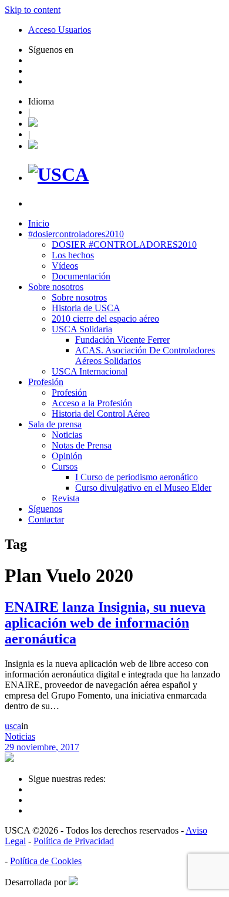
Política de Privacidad (73, 841)
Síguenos (45, 509)
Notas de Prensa (82, 445)
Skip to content (32, 10)
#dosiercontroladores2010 (76, 234)
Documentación (81, 276)
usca (13, 726)
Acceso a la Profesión (92, 403)
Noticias (67, 435)
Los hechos (73, 255)
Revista (65, 498)
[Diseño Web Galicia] (73, 882)
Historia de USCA (86, 308)
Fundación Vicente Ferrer (122, 340)
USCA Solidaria (82, 329)
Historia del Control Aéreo (101, 414)
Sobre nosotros (55, 287)
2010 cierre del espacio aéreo (105, 318)
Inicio (38, 223)
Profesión (45, 382)
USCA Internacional (89, 371)
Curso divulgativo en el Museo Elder (143, 488)
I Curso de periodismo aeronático (136, 477)
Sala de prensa (55, 424)
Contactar (46, 519)
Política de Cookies (46, 861)
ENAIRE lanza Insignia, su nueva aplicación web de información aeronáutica (105, 622)
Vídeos (65, 266)
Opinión (67, 456)
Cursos (65, 466)
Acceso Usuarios (59, 30)
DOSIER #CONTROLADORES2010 (124, 244)
